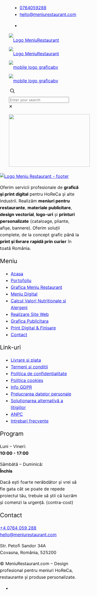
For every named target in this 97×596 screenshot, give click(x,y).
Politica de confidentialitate (39, 373)
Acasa (17, 273)
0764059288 (33, 7)
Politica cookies (27, 380)
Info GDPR (21, 387)
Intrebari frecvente (29, 421)
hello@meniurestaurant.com (48, 14)
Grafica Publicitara (29, 321)
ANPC (17, 414)
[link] (10, 106)
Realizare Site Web (30, 314)
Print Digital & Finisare (33, 327)
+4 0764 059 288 (18, 527)
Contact (19, 334)
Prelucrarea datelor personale (41, 394)
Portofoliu (21, 280)
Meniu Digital (24, 294)
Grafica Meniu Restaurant (36, 287)
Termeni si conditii (29, 366)
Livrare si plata (26, 360)
